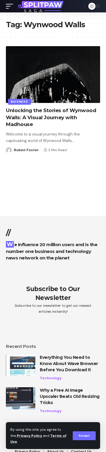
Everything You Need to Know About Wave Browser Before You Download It (69, 363)
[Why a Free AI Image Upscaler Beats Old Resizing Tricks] (20, 398)
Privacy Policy (29, 435)
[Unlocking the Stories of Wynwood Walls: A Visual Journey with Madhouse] (53, 74)
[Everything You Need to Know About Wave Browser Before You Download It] (20, 365)
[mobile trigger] (11, 6)
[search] (79, 6)
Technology (51, 378)
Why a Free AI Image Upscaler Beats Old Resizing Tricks (70, 396)
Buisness (19, 102)
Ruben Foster (26, 150)
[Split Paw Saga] (41, 6)
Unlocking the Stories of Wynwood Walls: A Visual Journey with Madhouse (51, 117)
